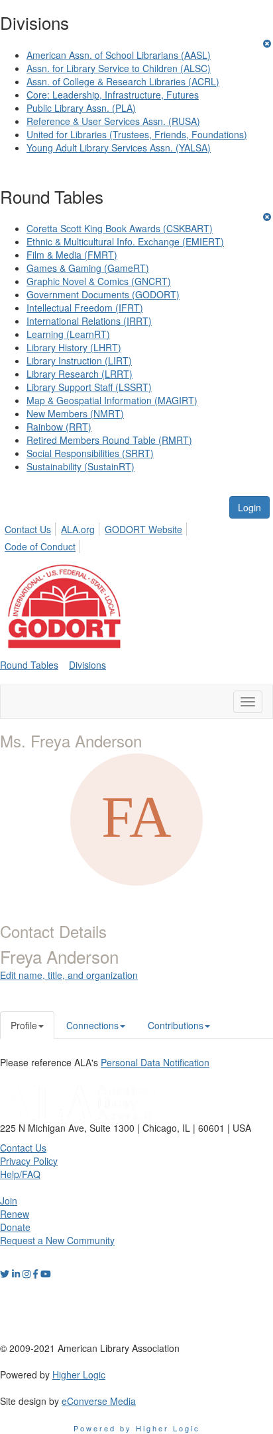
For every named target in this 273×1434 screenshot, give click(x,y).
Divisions (87, 664)
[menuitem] (31, 527)
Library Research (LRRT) (80, 373)
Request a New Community (57, 1240)
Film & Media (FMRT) (72, 254)
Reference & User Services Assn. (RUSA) (113, 121)
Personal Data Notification (155, 1062)
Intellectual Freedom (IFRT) (85, 307)
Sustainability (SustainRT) (81, 466)
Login (249, 507)
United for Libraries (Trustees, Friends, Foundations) (137, 134)
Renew (14, 1213)
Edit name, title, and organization (69, 975)
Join (8, 1200)
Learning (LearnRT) (68, 334)
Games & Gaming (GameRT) (88, 267)
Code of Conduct (40, 546)
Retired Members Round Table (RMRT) (109, 439)
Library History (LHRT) (74, 347)
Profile (24, 1025)
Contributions (175, 1025)
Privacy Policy (29, 1160)
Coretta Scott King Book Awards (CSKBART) (120, 228)
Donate (15, 1227)
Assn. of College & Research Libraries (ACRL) (123, 81)
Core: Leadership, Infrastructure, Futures (113, 94)
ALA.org (78, 529)
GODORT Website (143, 529)
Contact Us (28, 529)
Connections (92, 1025)
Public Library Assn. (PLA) (81, 107)
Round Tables (29, 664)
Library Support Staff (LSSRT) (89, 387)
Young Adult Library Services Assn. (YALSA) (119, 147)
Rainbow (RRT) (59, 426)
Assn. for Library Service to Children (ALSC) (119, 68)
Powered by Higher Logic (137, 1428)
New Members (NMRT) (75, 413)
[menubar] (136, 536)
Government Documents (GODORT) (103, 294)
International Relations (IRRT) (89, 320)
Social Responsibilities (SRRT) (90, 453)
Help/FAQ (20, 1174)
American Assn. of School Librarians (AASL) (119, 55)
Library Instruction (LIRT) (79, 360)
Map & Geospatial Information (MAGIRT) (112, 400)
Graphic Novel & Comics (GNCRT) (99, 281)
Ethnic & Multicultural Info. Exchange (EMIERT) (125, 241)
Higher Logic (78, 1374)
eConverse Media (99, 1401)
